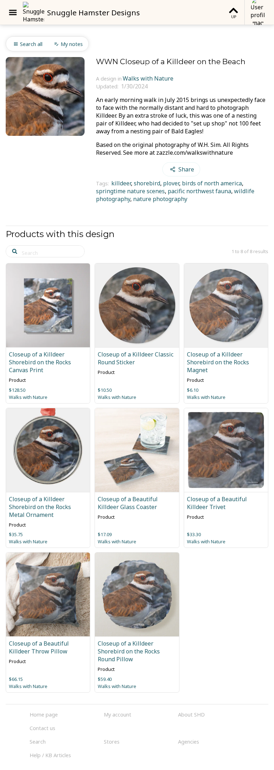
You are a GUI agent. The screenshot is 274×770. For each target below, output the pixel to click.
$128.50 (17, 390)
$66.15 (16, 679)
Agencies (188, 741)
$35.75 (16, 534)
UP (233, 16)
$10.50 (105, 390)
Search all (31, 44)
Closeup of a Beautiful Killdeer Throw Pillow (39, 647)
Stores (112, 741)
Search (38, 741)
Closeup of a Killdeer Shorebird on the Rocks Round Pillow (129, 651)
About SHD (191, 714)
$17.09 (105, 534)
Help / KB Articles (50, 755)
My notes (72, 44)
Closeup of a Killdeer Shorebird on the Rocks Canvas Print (40, 362)
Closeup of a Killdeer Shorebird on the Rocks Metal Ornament (40, 507)
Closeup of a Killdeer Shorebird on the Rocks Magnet (218, 362)
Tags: (103, 183)
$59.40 (105, 679)
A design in (109, 78)
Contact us (42, 728)
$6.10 (192, 390)
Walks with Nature (148, 78)
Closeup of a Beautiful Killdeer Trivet (217, 503)
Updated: (108, 86)
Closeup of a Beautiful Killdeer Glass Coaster (128, 503)
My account (117, 714)
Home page (44, 714)
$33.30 (194, 534)
